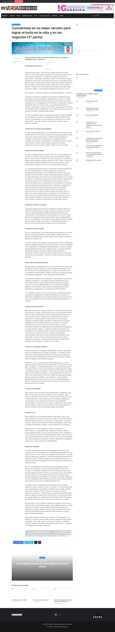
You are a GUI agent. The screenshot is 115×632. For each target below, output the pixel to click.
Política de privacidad (17, 614)
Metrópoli (4, 15)
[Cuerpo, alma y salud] (80, 103)
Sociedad (12, 15)
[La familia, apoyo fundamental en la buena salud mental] (80, 148)
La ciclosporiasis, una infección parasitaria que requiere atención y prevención (94, 139)
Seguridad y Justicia (27, 15)
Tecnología (54, 15)
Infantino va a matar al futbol (19, 600)
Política (18, 15)
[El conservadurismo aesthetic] (42, 593)
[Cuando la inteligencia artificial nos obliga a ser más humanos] (63, 593)
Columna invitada (16, 24)
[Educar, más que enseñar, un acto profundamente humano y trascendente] (80, 155)
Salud (35, 15)
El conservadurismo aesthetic (41, 600)
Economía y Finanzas (44, 15)
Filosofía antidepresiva (92, 115)
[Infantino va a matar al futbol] (21, 593)
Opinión (61, 15)
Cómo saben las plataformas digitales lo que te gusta (42, 565)
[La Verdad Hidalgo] (19, 8)
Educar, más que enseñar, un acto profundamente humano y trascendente (94, 154)
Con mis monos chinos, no (93, 131)
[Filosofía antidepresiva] (80, 117)
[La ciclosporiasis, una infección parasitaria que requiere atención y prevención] (80, 140)
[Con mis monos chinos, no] (80, 133)
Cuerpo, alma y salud (91, 101)
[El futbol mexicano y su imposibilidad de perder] (80, 110)
